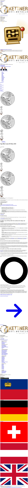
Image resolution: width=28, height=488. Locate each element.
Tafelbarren (3, 359)
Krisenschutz (3, 77)
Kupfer (2, 76)
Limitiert (3, 78)
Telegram (3, 368)
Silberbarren (3, 358)
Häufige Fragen (8, 487)
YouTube (3, 367)
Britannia (3, 361)
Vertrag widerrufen (4, 346)
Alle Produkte (3, 362)
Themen (3, 79)
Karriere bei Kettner (4, 354)
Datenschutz (3, 343)
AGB (2, 348)
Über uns (3, 81)
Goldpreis (3, 366)
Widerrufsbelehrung (4, 345)
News (2, 80)
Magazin (3, 364)
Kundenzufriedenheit (4, 352)
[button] (7, 218)
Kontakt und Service (4, 342)
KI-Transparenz (9, 486)
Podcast (3, 365)
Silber (2, 74)
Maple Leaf (3, 360)
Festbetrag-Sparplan (4, 371)
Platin (2, 75)
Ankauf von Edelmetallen (5, 353)
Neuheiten (3, 73)
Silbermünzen (3, 141)
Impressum (3, 347)
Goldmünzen (3, 356)
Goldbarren (3, 357)
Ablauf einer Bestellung (4, 350)
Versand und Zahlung (4, 351)
